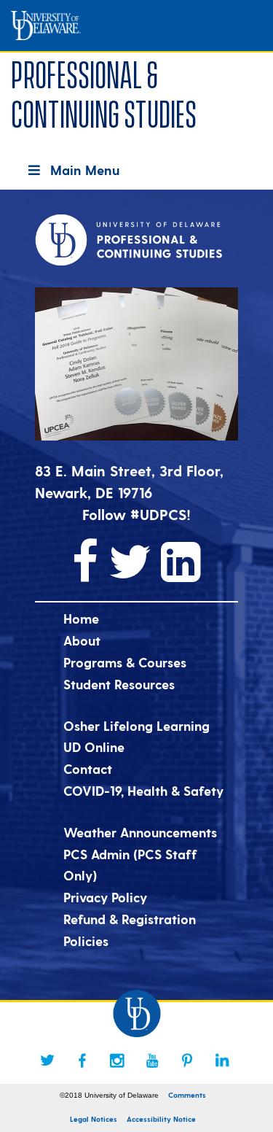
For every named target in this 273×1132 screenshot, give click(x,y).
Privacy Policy (105, 896)
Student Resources (119, 683)
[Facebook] (82, 1060)
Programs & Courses (124, 662)
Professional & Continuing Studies (104, 91)
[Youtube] (152, 1060)
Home (81, 618)
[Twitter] (47, 1060)
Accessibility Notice (161, 1118)
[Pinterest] (187, 1060)
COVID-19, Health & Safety (143, 790)
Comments (187, 1094)
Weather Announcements (140, 832)
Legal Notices (93, 1118)
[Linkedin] (222, 1060)
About (81, 640)
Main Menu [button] (84, 169)
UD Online (93, 746)
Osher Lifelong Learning (136, 725)
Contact (87, 768)
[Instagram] (117, 1060)
